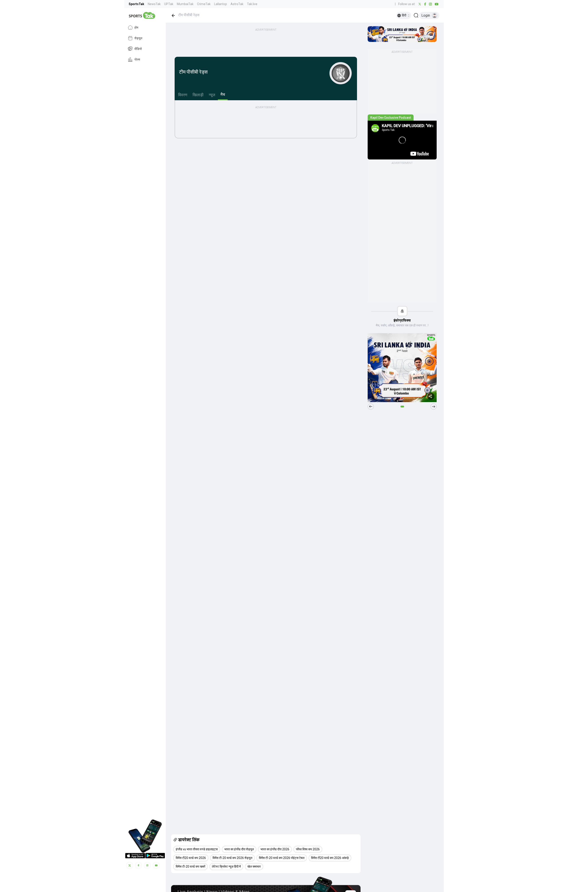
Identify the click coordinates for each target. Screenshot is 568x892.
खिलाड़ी (198, 94)
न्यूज (212, 94)
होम (136, 27)
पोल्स (137, 59)
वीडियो (138, 49)
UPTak (168, 4)
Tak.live (252, 4)
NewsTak (154, 4)
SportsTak (136, 4)
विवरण (182, 94)
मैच (223, 94)
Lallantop (220, 4)
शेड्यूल (138, 38)
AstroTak (237, 4)
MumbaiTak (185, 4)
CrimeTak (204, 4)
